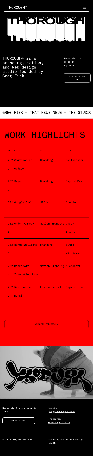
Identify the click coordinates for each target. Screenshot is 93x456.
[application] (46, 32)
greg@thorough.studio (61, 411)
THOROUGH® (17, 7)
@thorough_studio (59, 422)
